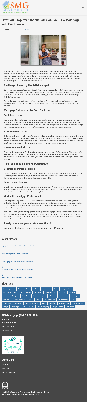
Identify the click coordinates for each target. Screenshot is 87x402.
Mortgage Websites (8, 394)
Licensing (5, 364)
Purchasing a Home (28, 29)
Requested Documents (9, 372)
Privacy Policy (6, 368)
